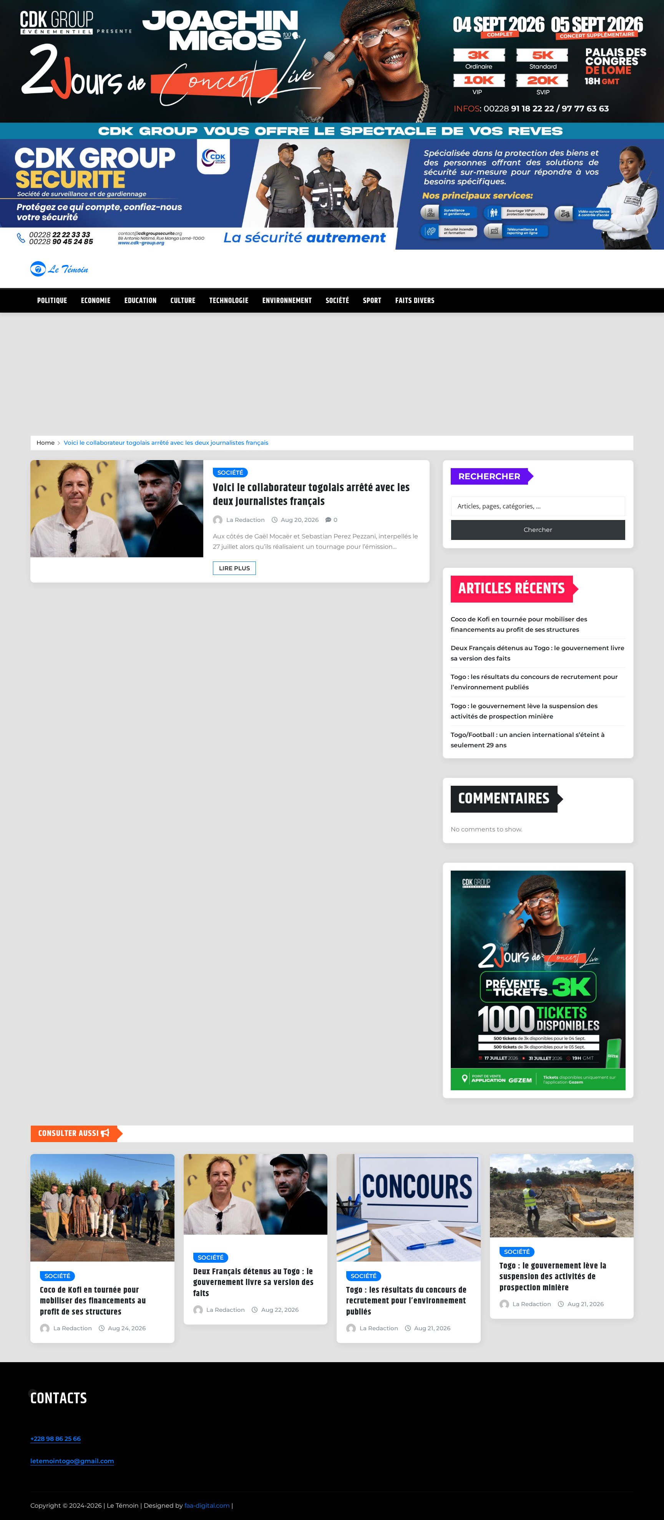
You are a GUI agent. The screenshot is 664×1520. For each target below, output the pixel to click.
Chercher (538, 529)
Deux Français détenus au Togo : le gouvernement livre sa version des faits (253, 1282)
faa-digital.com (207, 1505)
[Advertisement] (332, 370)
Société (337, 300)
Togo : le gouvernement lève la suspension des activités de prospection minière (553, 1277)
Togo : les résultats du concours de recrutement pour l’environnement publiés (406, 1301)
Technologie (229, 300)
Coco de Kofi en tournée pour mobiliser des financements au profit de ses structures (93, 1301)
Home (46, 442)
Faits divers (415, 300)
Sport (372, 300)
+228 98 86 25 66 (55, 1438)
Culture (183, 300)
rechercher (489, 476)
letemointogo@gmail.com (72, 1461)
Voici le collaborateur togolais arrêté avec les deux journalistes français (166, 442)
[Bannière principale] (332, 69)
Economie (96, 300)
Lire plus (234, 568)
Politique (52, 300)
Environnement (287, 300)
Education (140, 300)
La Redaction (245, 519)
